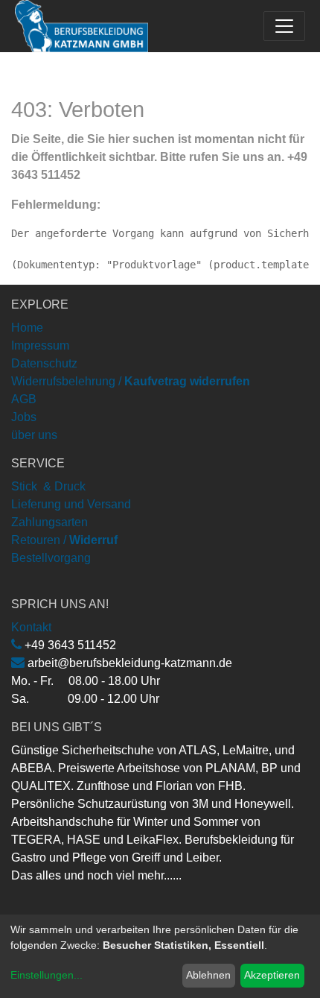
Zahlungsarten (49, 522)
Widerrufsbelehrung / (130, 381)
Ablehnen (208, 975)
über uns (34, 435)
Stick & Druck (48, 486)
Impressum (40, 345)
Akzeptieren (272, 975)
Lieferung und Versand (71, 504)
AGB (23, 399)
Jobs (23, 417)
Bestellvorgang (51, 558)
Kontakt (31, 627)
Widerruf (93, 540)
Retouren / (38, 540)
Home (27, 327)
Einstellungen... (46, 975)
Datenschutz (44, 363)
